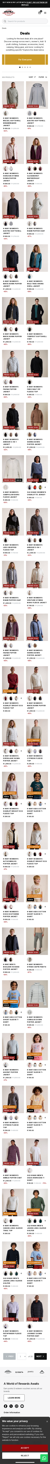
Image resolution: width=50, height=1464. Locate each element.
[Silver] (11, 168)
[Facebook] (5, 1406)
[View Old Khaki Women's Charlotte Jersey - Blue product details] (37, 469)
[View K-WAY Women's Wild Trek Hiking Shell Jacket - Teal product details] (37, 258)
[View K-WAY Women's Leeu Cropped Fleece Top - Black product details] (13, 522)
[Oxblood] (5, 906)
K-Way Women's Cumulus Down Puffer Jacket (34, 1019)
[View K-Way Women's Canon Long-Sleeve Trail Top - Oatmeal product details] (13, 1203)
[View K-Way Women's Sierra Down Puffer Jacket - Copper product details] (37, 417)
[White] (29, 1170)
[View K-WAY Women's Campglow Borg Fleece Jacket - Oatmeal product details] (13, 469)
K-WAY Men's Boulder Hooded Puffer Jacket (11, 966)
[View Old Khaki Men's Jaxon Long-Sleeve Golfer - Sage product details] (37, 1203)
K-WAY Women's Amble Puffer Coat (12, 1176)
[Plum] (29, 168)
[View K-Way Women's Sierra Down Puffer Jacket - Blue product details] (37, 628)
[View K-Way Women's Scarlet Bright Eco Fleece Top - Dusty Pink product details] (13, 786)
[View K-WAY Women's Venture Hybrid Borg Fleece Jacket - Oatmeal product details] (37, 575)
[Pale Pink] (5, 168)
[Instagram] (16, 1406)
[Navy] (35, 1220)
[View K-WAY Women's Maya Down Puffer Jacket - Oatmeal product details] (37, 680)
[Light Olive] (5, 113)
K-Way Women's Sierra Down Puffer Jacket (34, 441)
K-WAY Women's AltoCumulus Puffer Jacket (10, 861)
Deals (4, 28)
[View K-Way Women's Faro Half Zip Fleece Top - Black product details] (37, 364)
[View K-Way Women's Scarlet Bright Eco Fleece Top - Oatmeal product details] (37, 836)
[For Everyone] (25, 59)
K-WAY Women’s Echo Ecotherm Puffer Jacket (11, 914)
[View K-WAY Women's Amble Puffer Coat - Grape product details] (13, 1152)
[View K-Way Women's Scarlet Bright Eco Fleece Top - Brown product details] (13, 680)
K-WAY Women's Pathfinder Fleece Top (12, 1333)
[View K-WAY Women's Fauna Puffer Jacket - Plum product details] (13, 628)
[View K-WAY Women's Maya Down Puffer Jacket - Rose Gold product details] (13, 311)
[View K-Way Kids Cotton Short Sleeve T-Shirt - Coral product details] (37, 1100)
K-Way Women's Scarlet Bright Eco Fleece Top (13, 705)
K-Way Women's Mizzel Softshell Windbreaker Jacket (12, 121)
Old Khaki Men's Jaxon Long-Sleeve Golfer (36, 1228)
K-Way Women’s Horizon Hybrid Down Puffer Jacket (11, 177)
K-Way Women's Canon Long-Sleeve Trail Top (13, 1228)
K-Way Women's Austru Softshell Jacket (36, 120)
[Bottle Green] (29, 803)
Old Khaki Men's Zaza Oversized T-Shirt (36, 1177)
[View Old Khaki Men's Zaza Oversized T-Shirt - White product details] (37, 1152)
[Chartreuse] (40, 487)
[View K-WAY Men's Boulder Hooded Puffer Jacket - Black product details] (13, 941)
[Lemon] (40, 1065)
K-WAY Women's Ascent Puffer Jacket (10, 1072)
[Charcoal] (35, 223)
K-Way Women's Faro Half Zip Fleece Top (34, 389)
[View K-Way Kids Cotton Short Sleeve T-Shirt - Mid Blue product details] (13, 994)
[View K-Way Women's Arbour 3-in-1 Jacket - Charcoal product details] (37, 522)
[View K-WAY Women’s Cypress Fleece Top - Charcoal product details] (13, 1100)
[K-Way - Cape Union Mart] (42, 1372)
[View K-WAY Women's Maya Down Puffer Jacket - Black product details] (13, 258)
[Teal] (29, 276)
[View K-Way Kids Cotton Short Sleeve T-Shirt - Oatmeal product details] (37, 889)
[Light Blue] (29, 1273)
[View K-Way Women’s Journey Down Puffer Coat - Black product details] (37, 1308)
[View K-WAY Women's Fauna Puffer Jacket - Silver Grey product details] (13, 364)
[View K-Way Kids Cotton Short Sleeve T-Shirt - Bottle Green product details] (37, 786)
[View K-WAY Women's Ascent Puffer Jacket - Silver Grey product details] (13, 1047)
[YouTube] (22, 1406)
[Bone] (16, 751)
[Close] (47, 1421)
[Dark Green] (40, 1220)
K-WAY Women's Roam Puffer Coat (36, 230)
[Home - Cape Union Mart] (8, 1372)
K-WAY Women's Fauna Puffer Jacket (10, 389)
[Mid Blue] (40, 803)
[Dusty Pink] (5, 803)
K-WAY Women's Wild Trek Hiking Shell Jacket (35, 283)
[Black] (35, 113)
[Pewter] (29, 1012)
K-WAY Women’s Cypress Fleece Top (35, 758)
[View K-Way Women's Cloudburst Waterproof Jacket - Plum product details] (37, 150)
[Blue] (35, 434)
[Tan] (11, 434)
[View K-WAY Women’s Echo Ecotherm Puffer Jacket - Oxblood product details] (13, 889)
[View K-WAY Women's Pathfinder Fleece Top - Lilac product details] (13, 1308)
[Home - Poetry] (31, 1372)
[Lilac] (35, 751)
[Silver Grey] (29, 113)
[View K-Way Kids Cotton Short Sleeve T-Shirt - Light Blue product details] (37, 1255)
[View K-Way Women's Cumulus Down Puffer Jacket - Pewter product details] (37, 994)
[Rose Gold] (16, 276)
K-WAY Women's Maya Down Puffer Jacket (12, 283)
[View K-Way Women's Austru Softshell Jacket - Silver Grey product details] (37, 95)
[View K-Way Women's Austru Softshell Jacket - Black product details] (13, 206)
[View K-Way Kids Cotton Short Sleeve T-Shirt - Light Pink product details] (37, 1047)
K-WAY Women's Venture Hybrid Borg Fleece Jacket (37, 600)
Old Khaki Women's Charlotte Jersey (36, 493)
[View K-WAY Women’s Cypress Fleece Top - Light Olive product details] (37, 733)
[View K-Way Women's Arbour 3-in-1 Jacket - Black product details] (13, 417)
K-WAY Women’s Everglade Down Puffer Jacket (11, 758)
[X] (11, 1406)
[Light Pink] (29, 1065)
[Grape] (5, 1170)
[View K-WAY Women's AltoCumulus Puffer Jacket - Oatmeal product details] (13, 836)
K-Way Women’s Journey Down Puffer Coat (34, 1333)
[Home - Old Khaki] (19, 1372)
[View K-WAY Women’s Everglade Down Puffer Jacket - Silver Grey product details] (13, 733)
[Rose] (40, 168)
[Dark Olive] (11, 959)
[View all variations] (45, 487)
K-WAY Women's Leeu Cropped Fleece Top (10, 547)
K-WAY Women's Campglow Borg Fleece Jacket (11, 494)
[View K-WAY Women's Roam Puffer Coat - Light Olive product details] (37, 206)
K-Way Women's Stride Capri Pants (36, 965)
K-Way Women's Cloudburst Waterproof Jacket (34, 177)
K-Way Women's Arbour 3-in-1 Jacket (10, 441)
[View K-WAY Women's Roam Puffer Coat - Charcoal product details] (13, 575)
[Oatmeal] (11, 276)
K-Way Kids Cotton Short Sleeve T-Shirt (36, 811)
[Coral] (35, 487)
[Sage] (29, 959)
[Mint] (35, 1065)
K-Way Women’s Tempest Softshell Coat (37, 336)
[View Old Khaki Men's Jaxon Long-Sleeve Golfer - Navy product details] (13, 1255)
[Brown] (5, 698)
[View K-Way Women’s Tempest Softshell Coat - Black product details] (37, 311)
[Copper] (29, 434)
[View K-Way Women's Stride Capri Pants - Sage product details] (37, 941)
